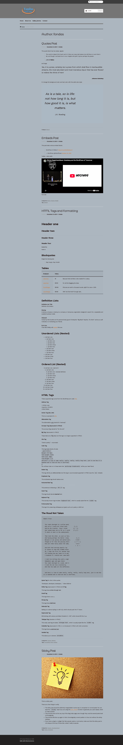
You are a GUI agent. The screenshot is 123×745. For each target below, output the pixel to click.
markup (55, 642)
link (56, 416)
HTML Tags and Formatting (60, 211)
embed (46, 202)
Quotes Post (49, 43)
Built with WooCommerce (27, 741)
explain (55, 327)
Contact (45, 20)
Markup (54, 640)
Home (21, 20)
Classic (53, 200)
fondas (60, 47)
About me (28, 20)
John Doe (45, 278)
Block (48, 129)
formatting (47, 642)
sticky (45, 729)
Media (56, 200)
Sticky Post (49, 650)
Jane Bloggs (46, 291)
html (51, 642)
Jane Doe (45, 283)
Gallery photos (36, 20)
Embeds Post (50, 138)
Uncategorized (55, 728)
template (50, 729)
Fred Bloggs (46, 287)
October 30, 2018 (66, 153)
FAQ (76, 399)
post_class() (74, 709)
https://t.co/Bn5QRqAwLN (65, 150)
